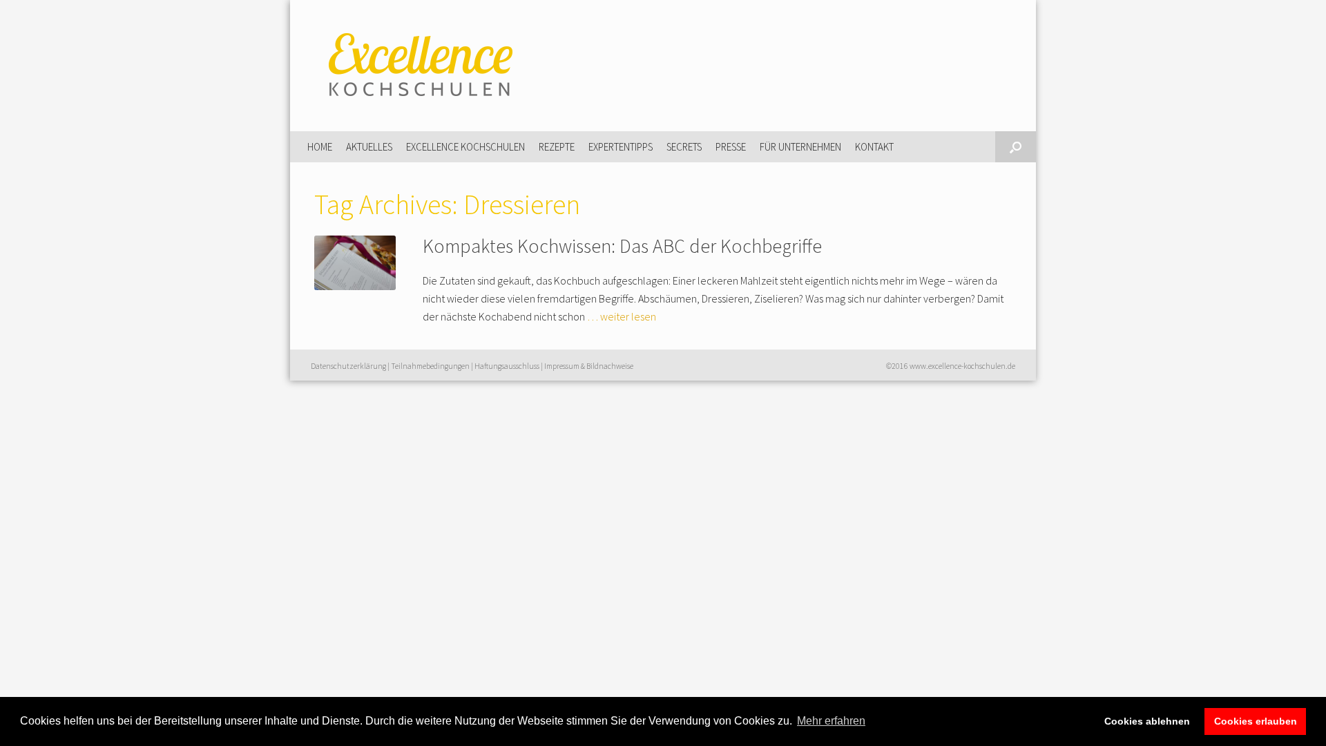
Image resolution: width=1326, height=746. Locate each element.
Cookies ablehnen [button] (1147, 721)
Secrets (684, 146)
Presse (730, 146)
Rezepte (557, 146)
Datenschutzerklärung (348, 366)
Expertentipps (620, 146)
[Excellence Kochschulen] (417, 65)
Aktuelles (369, 146)
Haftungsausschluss (506, 366)
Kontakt (874, 146)
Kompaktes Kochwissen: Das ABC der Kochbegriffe (622, 245)
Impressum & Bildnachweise (588, 366)
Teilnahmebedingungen (430, 366)
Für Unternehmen (800, 146)
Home (319, 146)
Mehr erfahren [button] (831, 721)
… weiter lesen (621, 316)
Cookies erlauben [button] (1255, 721)
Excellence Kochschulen (465, 146)
